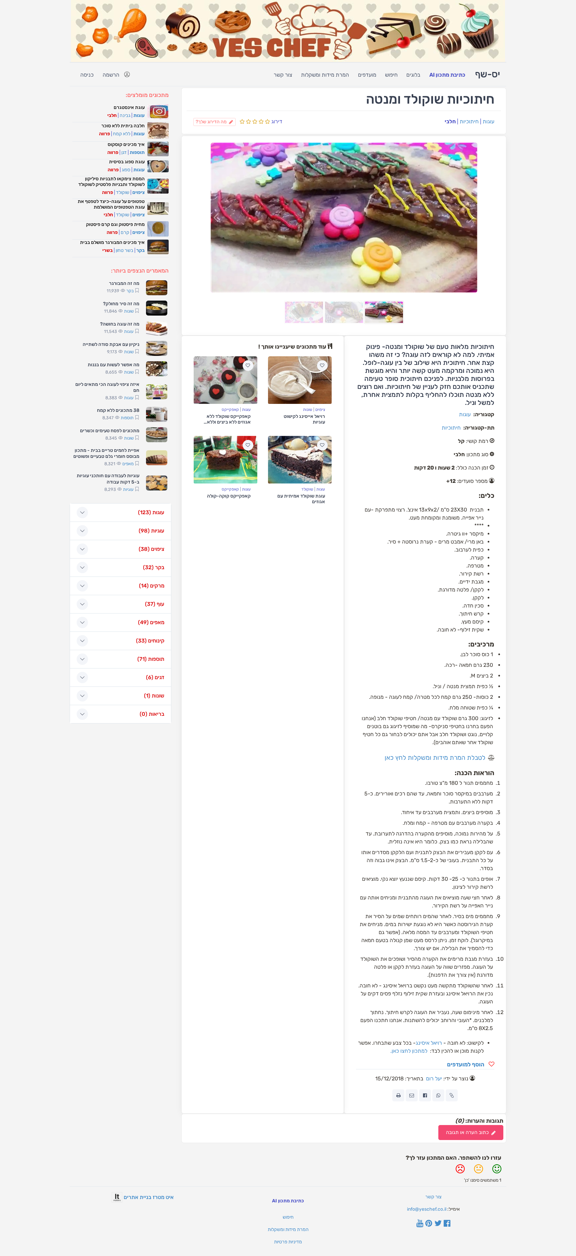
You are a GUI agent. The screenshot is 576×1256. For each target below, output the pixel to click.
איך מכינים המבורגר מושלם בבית (112, 242)
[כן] (496, 1171)
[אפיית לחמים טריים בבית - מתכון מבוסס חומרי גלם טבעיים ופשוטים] (157, 457)
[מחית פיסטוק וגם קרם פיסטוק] (158, 228)
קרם (125, 232)
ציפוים (320, 409)
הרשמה (111, 75)
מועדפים (367, 75)
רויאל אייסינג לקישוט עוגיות (304, 419)
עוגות (488, 121)
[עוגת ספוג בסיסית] (158, 166)
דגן (124, 152)
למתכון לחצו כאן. (408, 1051)
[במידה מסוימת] (478, 1171)
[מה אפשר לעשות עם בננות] (157, 368)
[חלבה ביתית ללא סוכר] (158, 130)
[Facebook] (447, 1224)
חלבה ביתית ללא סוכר (123, 126)
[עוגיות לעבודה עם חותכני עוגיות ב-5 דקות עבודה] (157, 483)
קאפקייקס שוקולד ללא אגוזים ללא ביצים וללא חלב (229, 422)
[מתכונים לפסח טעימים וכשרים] (157, 434)
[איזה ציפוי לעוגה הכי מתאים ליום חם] (157, 391)
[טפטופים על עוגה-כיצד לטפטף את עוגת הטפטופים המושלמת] (158, 208)
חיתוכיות (469, 121)
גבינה (125, 115)
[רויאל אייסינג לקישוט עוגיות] (300, 380)
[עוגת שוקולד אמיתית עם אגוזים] (300, 460)
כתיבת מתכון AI (447, 75)
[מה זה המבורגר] (157, 287)
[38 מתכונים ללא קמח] (157, 414)
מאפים (128, 463)
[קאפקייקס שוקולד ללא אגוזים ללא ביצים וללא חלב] (225, 380)
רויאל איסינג (429, 1043)
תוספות (137, 152)
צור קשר (283, 75)
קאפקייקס (230, 409)
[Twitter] (438, 1224)
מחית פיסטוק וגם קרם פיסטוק (115, 224)
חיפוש (391, 75)
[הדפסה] (398, 1095)
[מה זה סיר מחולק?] (157, 308)
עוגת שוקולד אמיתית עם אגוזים (301, 499)
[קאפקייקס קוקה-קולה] (225, 460)
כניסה (87, 75)
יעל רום (434, 1078)
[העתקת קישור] (452, 1095)
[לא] (460, 1171)
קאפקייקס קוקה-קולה (229, 496)
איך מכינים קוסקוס (126, 144)
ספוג (126, 170)
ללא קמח (121, 134)
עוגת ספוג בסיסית (127, 162)
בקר (140, 250)
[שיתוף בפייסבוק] (425, 1095)
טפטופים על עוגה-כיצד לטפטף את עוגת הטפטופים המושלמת (111, 204)
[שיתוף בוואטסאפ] (438, 1095)
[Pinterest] (428, 1224)
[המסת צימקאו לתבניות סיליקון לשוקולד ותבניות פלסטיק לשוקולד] (158, 186)
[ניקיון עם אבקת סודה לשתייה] (157, 348)
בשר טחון (124, 250)
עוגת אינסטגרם (129, 107)
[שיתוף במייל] (412, 1095)
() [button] (151, 512)
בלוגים (413, 75)
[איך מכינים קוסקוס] (158, 149)
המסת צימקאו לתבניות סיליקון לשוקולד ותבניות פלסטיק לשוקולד (111, 181)
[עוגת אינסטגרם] (158, 111)
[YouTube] (419, 1224)
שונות (307, 409)
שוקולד (307, 489)
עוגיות (128, 489)
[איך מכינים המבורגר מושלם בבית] (158, 247)
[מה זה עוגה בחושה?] (157, 328)
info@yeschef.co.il (426, 1209)
